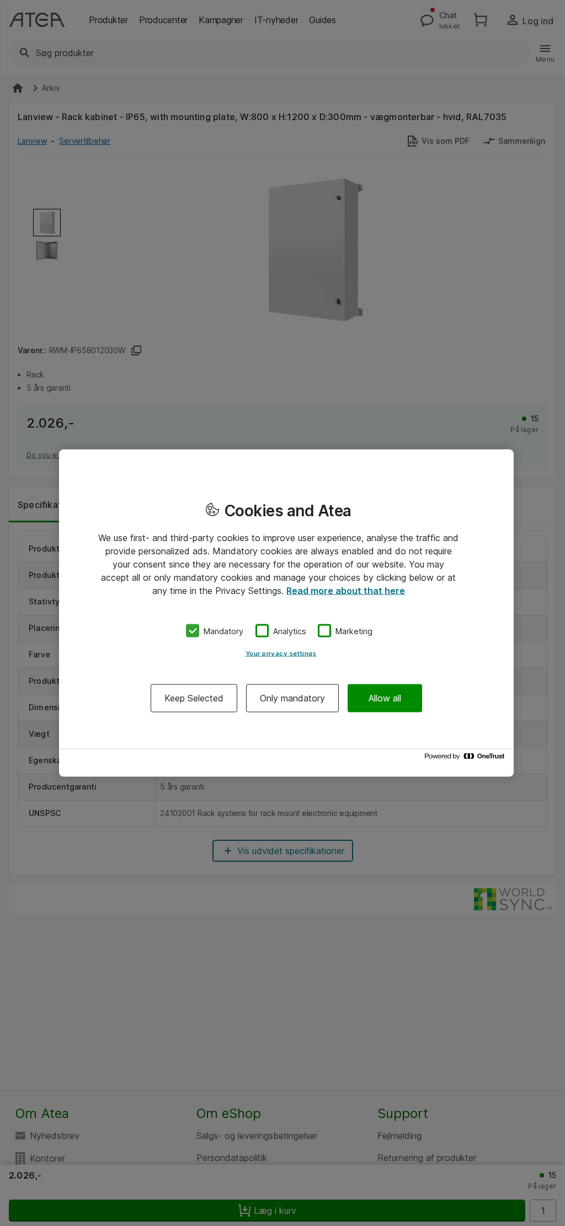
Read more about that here (345, 590)
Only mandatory (292, 698)
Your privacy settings (281, 653)
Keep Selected (193, 698)
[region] (286, 613)
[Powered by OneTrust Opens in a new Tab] (466, 759)
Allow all (385, 698)
